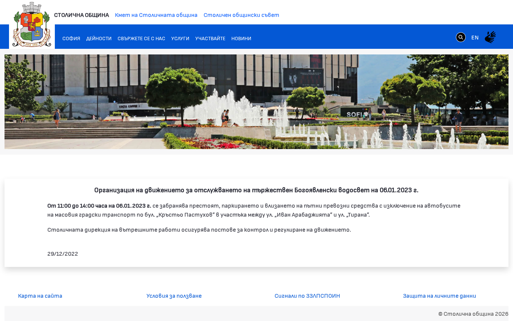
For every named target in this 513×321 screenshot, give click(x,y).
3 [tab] (449, 136)
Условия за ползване (174, 295)
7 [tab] (479, 136)
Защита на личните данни (439, 295)
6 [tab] (472, 136)
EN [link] (475, 37)
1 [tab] (434, 136)
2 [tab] (442, 136)
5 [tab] (464, 136)
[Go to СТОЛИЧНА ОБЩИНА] (32, 24)
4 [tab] (457, 136)
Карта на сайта (40, 295)
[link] (460, 37)
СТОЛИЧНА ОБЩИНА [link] (81, 14)
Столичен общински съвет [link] (241, 14)
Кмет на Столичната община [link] (156, 14)
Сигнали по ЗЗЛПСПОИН (307, 295)
